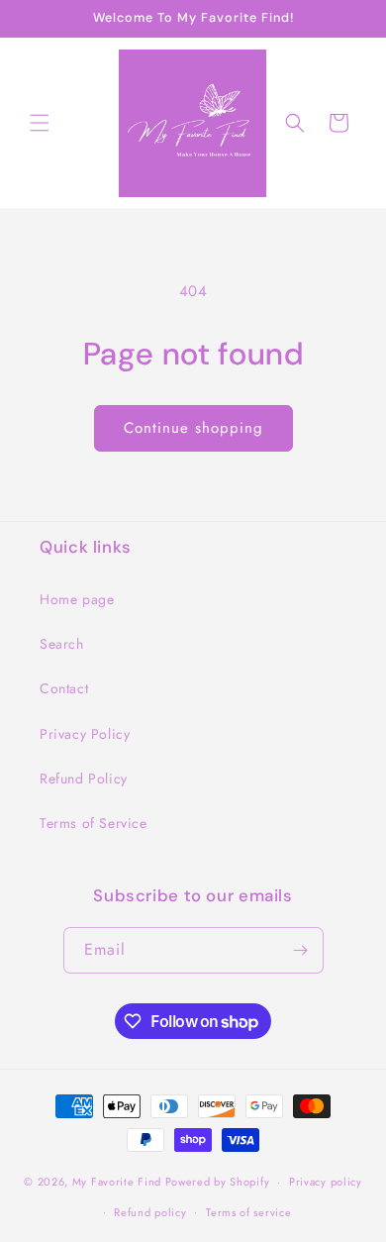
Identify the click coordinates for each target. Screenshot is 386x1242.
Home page (77, 599)
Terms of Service (93, 823)
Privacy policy (325, 1182)
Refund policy (150, 1212)
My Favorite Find (116, 1182)
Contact (64, 688)
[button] (39, 123)
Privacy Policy (85, 734)
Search (62, 644)
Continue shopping (193, 428)
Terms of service (248, 1212)
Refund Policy (84, 778)
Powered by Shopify (217, 1182)
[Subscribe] (301, 950)
